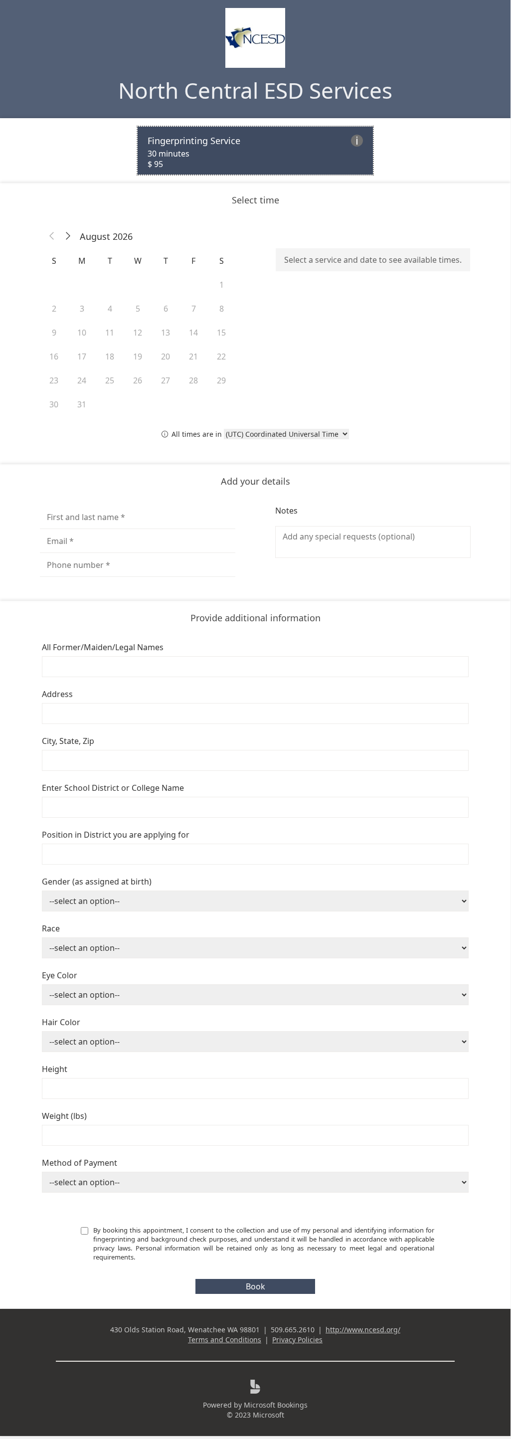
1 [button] (221, 284)
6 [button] (166, 308)
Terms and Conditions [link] (224, 1339)
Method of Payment (79, 1162)
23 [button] (53, 380)
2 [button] (54, 308)
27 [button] (165, 380)
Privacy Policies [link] (297, 1339)
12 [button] (137, 332)
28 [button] (193, 380)
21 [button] (193, 356)
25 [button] (109, 380)
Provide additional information (255, 618)
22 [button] (221, 356)
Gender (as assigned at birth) (97, 881)
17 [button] (81, 356)
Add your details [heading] (255, 481)
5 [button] (138, 308)
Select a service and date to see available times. (373, 259)
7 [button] (193, 308)
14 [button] (193, 332)
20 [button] (165, 356)
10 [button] (81, 332)
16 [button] (53, 356)
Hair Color (61, 1022)
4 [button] (110, 308)
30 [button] (53, 404)
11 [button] (109, 332)
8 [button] (221, 308)
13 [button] (165, 332)
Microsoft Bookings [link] (276, 1405)
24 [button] (81, 380)
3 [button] (82, 308)
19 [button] (137, 356)
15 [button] (221, 332)
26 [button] (137, 380)
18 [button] (109, 356)
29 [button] (221, 380)
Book (255, 1286)
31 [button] (81, 404)
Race (51, 928)
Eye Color (59, 975)
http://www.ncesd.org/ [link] (363, 1329)
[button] (52, 236)
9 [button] (54, 332)
